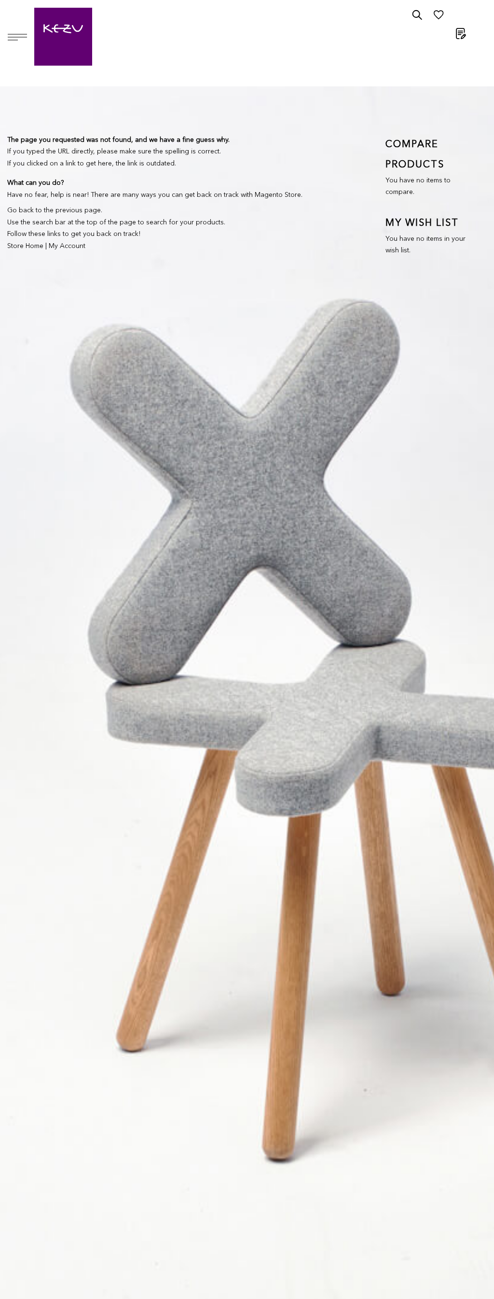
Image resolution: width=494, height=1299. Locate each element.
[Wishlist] (438, 17)
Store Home (25, 246)
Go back (20, 210)
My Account (67, 246)
